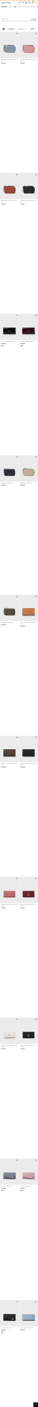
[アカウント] (26, 2)
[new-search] (19, 2)
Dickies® (4, 7)
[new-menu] (35, 2)
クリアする (33, 19)
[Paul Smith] (6, 2)
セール (10, 7)
